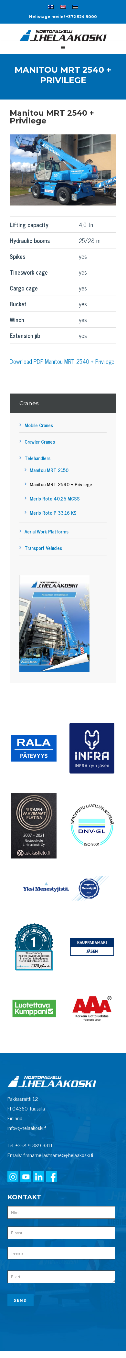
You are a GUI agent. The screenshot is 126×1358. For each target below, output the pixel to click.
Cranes (29, 403)
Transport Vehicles (43, 548)
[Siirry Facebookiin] (51, 1177)
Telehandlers (37, 458)
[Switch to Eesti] (75, 8)
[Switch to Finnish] (51, 8)
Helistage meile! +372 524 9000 (63, 16)
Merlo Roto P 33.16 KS (53, 513)
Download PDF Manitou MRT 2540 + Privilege (62, 361)
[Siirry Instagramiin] (12, 1177)
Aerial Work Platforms (46, 531)
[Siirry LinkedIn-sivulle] (38, 1177)
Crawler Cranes (40, 441)
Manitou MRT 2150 (49, 470)
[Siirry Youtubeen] (25, 1177)
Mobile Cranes (39, 425)
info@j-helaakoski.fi (27, 1127)
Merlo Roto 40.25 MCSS (55, 498)
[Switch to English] (63, 8)
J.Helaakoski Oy (63, 38)
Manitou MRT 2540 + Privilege (61, 484)
